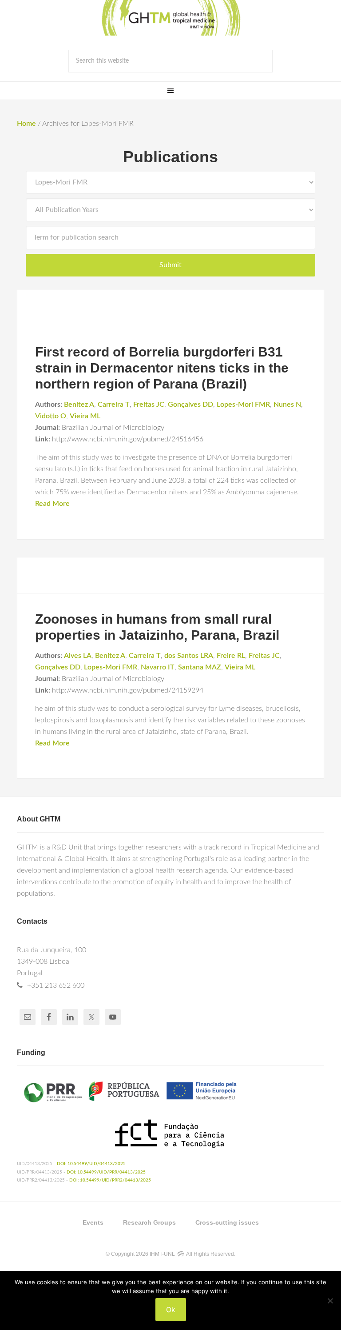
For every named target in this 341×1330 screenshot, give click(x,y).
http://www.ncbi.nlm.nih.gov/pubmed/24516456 (127, 439)
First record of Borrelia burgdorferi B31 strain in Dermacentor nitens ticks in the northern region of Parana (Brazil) (162, 368)
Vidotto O (50, 416)
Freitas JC (148, 404)
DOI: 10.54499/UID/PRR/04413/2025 (106, 1172)
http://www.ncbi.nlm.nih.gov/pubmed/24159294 (127, 690)
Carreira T (114, 404)
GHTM (170, 18)
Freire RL (231, 655)
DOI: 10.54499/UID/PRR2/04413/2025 (110, 1180)
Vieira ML (85, 416)
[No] (329, 1300)
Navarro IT (157, 667)
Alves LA (77, 655)
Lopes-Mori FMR (243, 404)
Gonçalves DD (190, 404)
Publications (170, 157)
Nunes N (287, 404)
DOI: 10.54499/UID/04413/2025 (91, 1164)
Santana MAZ (199, 667)
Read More (52, 503)
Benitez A (79, 404)
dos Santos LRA (188, 655)
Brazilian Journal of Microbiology (113, 427)
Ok (170, 1309)
